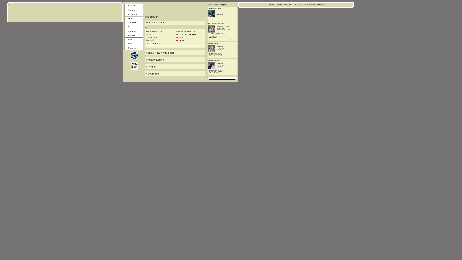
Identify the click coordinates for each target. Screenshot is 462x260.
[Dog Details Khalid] (211, 16)
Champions (132, 31)
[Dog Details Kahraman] (211, 32)
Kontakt (130, 44)
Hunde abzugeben (134, 27)
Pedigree (182, 41)
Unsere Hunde (133, 14)
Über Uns (131, 10)
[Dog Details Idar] (211, 51)
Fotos (130, 39)
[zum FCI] (134, 69)
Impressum (132, 48)
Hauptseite (131, 6)
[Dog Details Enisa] (211, 68)
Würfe (130, 18)
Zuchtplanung (132, 23)
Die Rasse (131, 35)
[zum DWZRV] (134, 58)
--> (191, 34)
